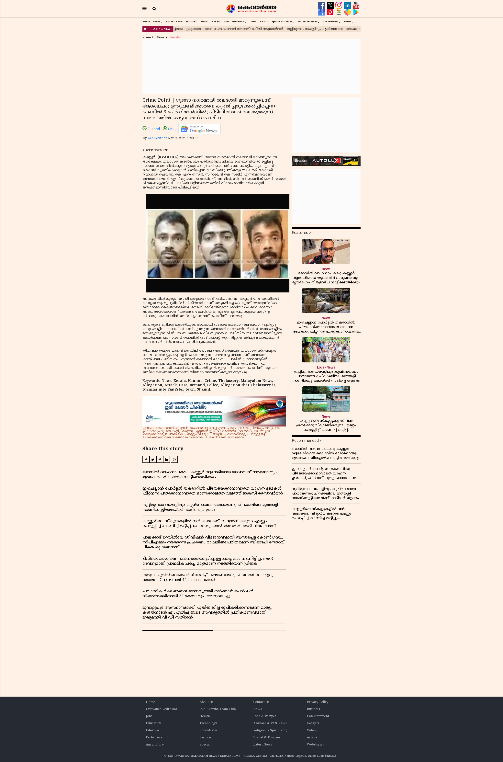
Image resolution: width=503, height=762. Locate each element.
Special (205, 745)
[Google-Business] (322, 12)
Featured (300, 233)
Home (146, 22)
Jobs (253, 22)
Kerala (216, 22)
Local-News (330, 22)
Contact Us (261, 702)
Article (312, 738)
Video (311, 731)
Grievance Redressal (161, 709)
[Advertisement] (251, 66)
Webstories (315, 745)
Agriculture (155, 745)
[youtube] (356, 5)
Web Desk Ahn (157, 138)
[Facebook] (322, 5)
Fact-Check (154, 738)
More (347, 22)
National (191, 22)
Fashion (205, 738)
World (204, 22)
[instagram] (339, 5)
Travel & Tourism (266, 738)
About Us (206, 702)
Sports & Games (282, 22)
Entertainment (307, 22)
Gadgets (313, 723)
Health (264, 22)
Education (153, 723)
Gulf (226, 22)
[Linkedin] (348, 5)
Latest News (174, 22)
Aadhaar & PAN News (270, 723)
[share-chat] (348, 12)
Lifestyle (152, 731)
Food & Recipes (264, 716)
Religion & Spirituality (270, 731)
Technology (208, 723)
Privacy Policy (317, 702)
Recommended (305, 441)
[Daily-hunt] (339, 12)
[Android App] (356, 12)
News (157, 22)
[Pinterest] (330, 12)
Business (238, 22)
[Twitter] (330, 5)
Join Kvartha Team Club (218, 709)
